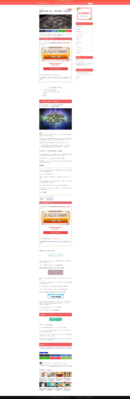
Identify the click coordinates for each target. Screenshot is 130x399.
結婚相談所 (68, 3)
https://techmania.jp (56, 309)
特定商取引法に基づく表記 (56, 397)
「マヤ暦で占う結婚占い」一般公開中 (49, 89)
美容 (77, 44)
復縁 (77, 39)
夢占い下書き (78, 52)
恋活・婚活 (56, 3)
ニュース (46, 352)
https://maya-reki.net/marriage (57, 104)
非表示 (61, 87)
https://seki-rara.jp (64, 289)
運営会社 (85, 3)
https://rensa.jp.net (59, 265)
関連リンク (45, 95)
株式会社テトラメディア (80, 60)
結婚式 (72, 3)
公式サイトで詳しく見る (56, 68)
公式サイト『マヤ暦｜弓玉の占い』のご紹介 (51, 91)
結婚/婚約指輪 (79, 31)
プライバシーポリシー (40, 397)
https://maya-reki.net (55, 106)
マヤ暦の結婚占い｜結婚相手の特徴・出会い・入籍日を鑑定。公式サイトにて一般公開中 (55, 347)
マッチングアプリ (62, 3)
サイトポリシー (47, 397)
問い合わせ (81, 3)
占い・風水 (76, 3)
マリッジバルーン (42, 3)
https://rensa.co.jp (49, 324)
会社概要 (45, 93)
